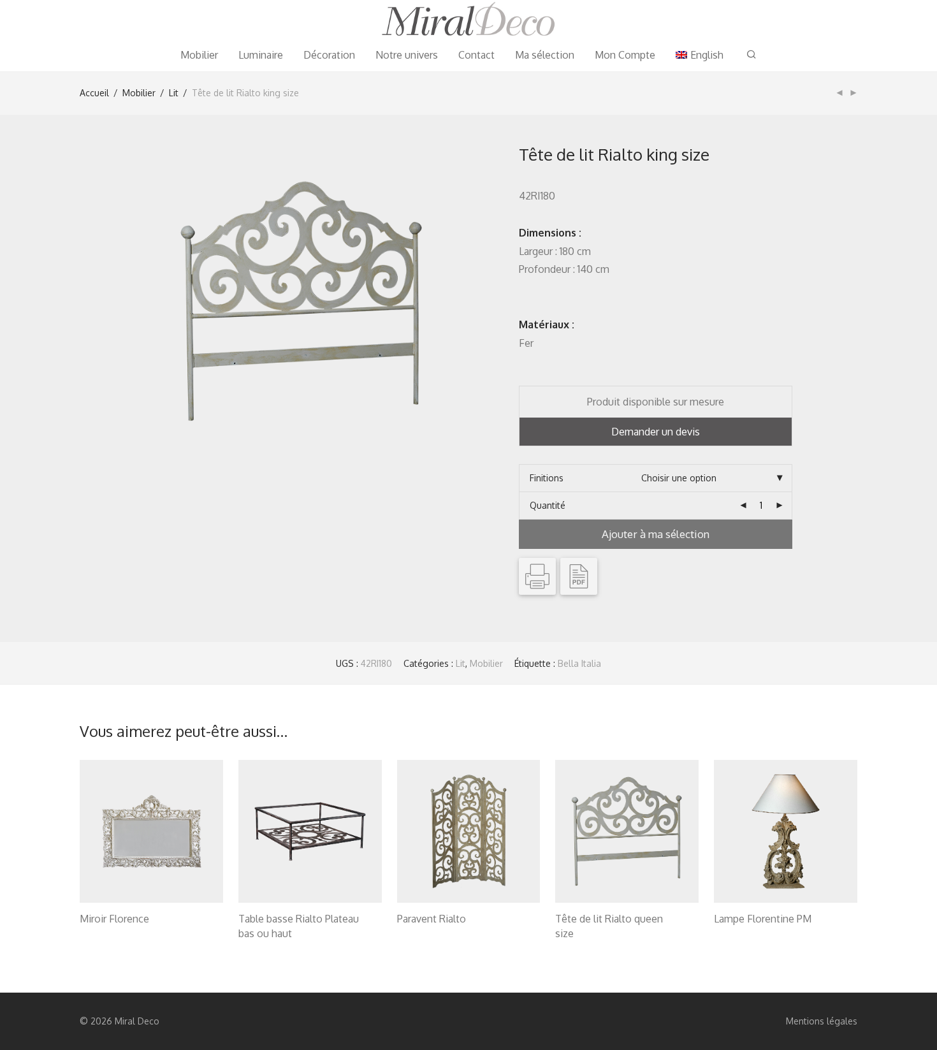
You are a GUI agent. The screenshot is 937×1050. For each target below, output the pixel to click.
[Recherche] (751, 54)
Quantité (547, 505)
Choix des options (110, 935)
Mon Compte (625, 54)
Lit (173, 92)
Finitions (546, 477)
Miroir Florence (114, 918)
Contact (476, 54)
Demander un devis (655, 431)
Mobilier (199, 54)
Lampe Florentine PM (762, 918)
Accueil (94, 92)
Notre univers (406, 54)
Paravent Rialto (431, 918)
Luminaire (260, 54)
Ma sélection (544, 54)
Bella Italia (579, 663)
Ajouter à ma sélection (655, 534)
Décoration (329, 54)
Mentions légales (821, 1021)
